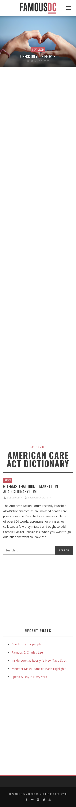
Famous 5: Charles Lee (27, 652)
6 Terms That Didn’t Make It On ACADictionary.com (30, 489)
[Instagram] (38, 800)
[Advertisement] (38, 590)
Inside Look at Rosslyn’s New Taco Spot (39, 660)
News (7, 480)
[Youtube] (49, 800)
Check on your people (38, 56)
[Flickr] (32, 800)
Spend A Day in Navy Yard (29, 677)
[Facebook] (26, 800)
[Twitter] (44, 800)
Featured (38, 49)
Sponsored (13, 497)
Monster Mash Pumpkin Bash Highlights (39, 669)
